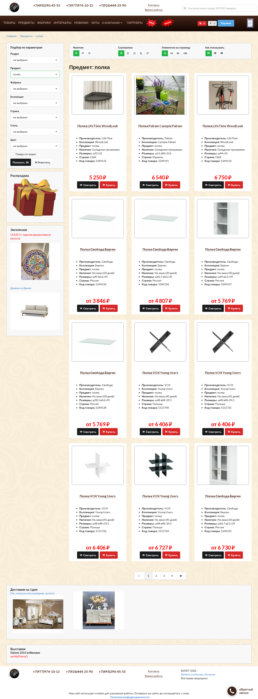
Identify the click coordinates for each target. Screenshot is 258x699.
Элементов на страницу (176, 47)
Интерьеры (62, 22)
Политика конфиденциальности (129, 697)
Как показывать (214, 47)
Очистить (44, 162)
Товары (9, 22)
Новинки (81, 22)
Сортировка (125, 47)
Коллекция (17, 96)
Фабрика (15, 82)
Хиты (95, 22)
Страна (14, 111)
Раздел (14, 53)
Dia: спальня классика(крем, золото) (32, 593)
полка (39, 36)
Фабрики (44, 22)
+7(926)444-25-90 (112, 5)
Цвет (13, 139)
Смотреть (89, 185)
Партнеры (135, 22)
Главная (11, 36)
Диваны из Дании (20, 288)
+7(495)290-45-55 (46, 5)
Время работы (154, 9)
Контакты (153, 5)
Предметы (26, 22)
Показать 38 (21, 162)
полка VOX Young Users (160, 373)
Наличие (78, 47)
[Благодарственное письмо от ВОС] (250, 26)
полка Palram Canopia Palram (160, 126)
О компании (111, 23)
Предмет (15, 68)
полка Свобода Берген (97, 249)
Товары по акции (25, 154)
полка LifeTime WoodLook (97, 126)
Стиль (14, 125)
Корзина (226, 23)
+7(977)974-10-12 (79, 5)
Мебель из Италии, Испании (198, 674)
